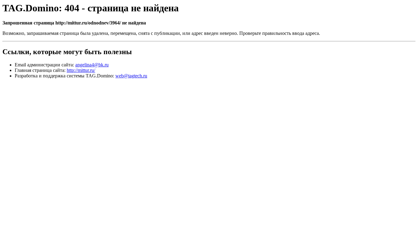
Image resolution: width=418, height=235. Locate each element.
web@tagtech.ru (131, 75)
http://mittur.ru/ (81, 70)
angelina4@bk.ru (92, 64)
